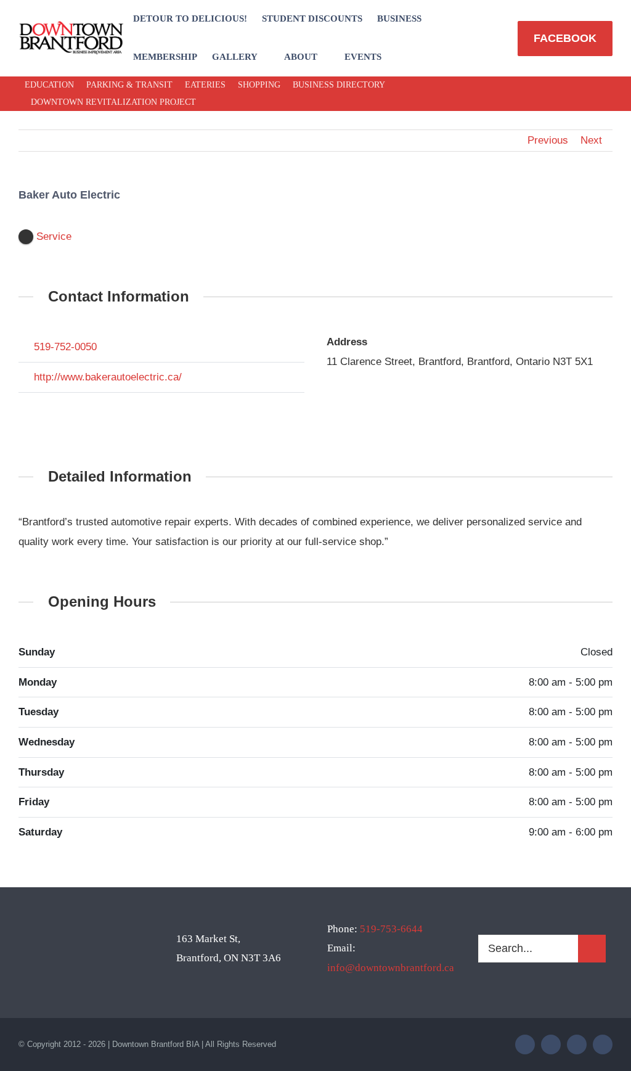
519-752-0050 (65, 347)
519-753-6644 (391, 929)
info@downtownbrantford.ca (390, 968)
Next (591, 140)
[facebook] (543, 94)
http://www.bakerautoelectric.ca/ (108, 377)
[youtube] (602, 94)
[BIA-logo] (72, 26)
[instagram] (583, 94)
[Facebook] (31, 411)
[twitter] (563, 94)
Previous (547, 140)
